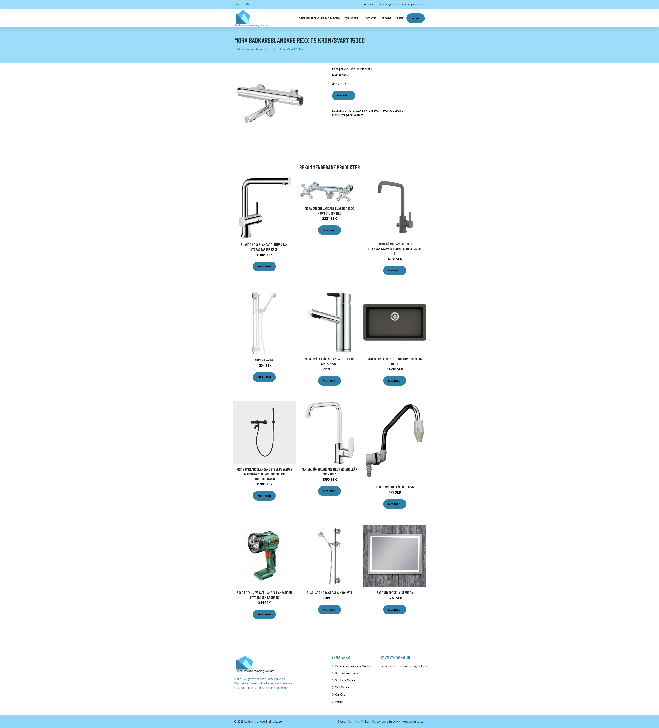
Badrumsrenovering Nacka (319, 18)
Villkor (365, 721)
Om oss (371, 18)
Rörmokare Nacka (347, 673)
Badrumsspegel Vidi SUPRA (395, 592)
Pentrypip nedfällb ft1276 (395, 487)
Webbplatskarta (413, 721)
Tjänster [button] (351, 18)
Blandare (366, 69)
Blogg (386, 18)
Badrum (354, 69)
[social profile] (247, 4)
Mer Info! (343, 95)
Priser (415, 18)
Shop (400, 18)
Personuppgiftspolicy (386, 721)
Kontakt (353, 721)
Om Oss (340, 694)
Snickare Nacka (345, 680)
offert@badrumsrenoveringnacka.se (402, 4)
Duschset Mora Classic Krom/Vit (329, 592)
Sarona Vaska (264, 360)
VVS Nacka (342, 687)
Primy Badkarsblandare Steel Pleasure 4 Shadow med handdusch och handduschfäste (264, 474)
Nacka (370, 4)
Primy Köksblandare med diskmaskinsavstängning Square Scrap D (395, 248)
